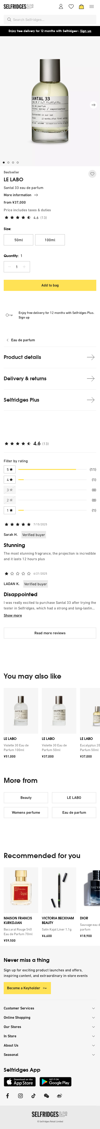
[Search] (9, 19)
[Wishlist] (71, 6)
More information (17, 195)
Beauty (26, 797)
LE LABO (13, 179)
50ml (18, 240)
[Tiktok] (33, 1098)
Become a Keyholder (23, 988)
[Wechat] (46, 1098)
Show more (13, 615)
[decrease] (9, 266)
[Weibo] (59, 1098)
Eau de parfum (23, 340)
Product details (22, 357)
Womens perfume (26, 812)
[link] (20, 747)
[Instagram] (20, 1098)
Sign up (85, 31)
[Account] (61, 6)
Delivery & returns (25, 378)
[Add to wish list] (92, 174)
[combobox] (53, 19)
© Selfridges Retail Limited (50, 1121)
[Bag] (81, 6)
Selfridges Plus (21, 400)
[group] (50, 724)
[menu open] (91, 6)
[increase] (24, 266)
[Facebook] (7, 1098)
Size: (7, 229)
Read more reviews (50, 633)
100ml (50, 240)
